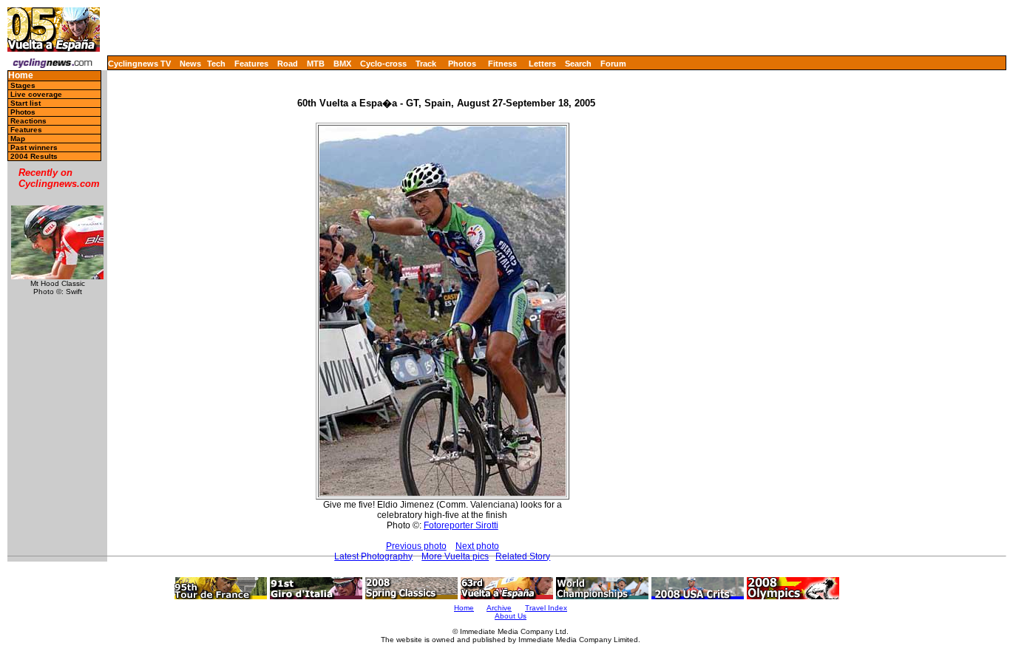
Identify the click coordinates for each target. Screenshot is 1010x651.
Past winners (34, 147)
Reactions (28, 121)
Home (20, 76)
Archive (499, 608)
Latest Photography (373, 556)
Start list (25, 103)
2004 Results (34, 156)
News (190, 63)
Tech (216, 63)
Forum (613, 63)
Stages (22, 85)
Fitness (502, 63)
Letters (542, 63)
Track (426, 63)
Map (17, 138)
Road (287, 63)
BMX (342, 63)
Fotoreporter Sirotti (461, 525)
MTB (316, 63)
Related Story (522, 556)
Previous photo (416, 546)
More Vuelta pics (455, 556)
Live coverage (36, 94)
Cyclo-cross (383, 63)
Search (578, 63)
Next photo (477, 546)
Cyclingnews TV (139, 63)
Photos (462, 63)
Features (251, 63)
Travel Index (546, 608)
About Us (510, 616)
